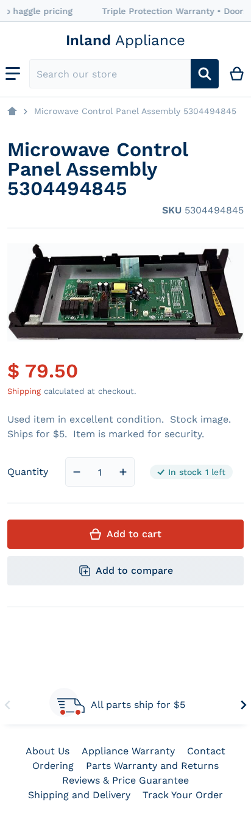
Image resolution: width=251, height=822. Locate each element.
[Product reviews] (59, 210)
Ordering (53, 765)
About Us (47, 751)
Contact (206, 751)
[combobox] (110, 73)
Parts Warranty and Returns (152, 765)
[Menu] (13, 74)
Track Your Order (183, 795)
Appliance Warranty (128, 751)
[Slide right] (243, 704)
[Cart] (237, 74)
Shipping (24, 391)
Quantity (27, 471)
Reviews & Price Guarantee (125, 780)
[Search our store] (205, 73)
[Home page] (12, 111)
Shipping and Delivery (79, 795)
